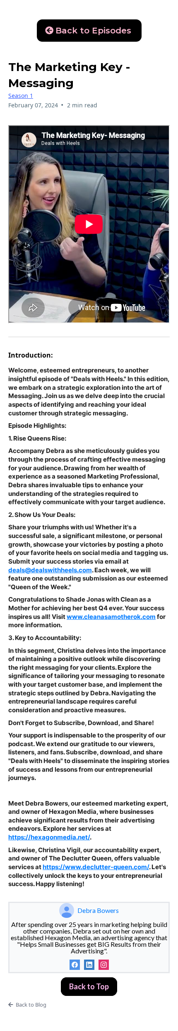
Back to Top (89, 986)
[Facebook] (75, 965)
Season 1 (20, 96)
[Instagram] (104, 965)
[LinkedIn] (89, 965)
